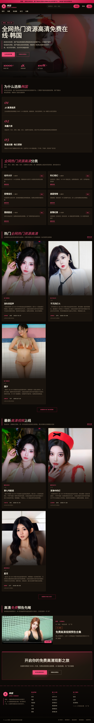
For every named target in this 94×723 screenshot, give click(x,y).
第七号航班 (9, 490)
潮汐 (6, 386)
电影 (8, 11)
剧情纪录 (54, 711)
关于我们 (60, 720)
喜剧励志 (54, 708)
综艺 (21, 11)
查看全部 (89, 237)
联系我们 (67, 720)
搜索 (76, 6)
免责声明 (88, 720)
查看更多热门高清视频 (47, 409)
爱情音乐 (54, 702)
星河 (6, 573)
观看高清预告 (23, 54)
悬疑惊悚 (54, 705)
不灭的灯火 (55, 303)
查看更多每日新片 (47, 596)
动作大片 (54, 696)
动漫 (27, 11)
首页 (3, 11)
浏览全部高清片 (39, 672)
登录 (83, 6)
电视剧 (15, 11)
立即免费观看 (8, 54)
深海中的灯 (55, 490)
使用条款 (81, 720)
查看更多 (6, 184)
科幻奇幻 (54, 699)
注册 (89, 6)
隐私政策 (74, 720)
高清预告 (75, 702)
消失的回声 (9, 303)
